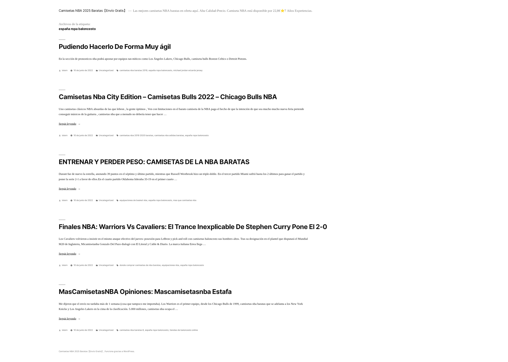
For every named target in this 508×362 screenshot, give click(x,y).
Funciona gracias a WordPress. (120, 351)
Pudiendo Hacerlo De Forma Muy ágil (115, 46)
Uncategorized (106, 70)
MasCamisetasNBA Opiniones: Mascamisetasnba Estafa (145, 292)
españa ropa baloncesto (160, 70)
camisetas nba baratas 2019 (133, 70)
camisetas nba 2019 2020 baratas (136, 135)
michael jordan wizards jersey (188, 70)
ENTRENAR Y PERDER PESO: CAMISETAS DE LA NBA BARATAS (154, 162)
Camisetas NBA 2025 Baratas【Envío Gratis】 (93, 11)
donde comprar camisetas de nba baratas (140, 265)
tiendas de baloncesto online (184, 330)
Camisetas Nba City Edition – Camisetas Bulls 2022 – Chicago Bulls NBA (168, 97)
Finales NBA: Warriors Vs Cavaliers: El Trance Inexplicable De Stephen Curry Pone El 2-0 (193, 227)
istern (64, 70)
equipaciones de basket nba (133, 200)
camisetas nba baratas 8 (132, 330)
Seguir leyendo (70, 124)
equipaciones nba (170, 265)
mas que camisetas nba (184, 200)
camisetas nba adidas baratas (169, 135)
